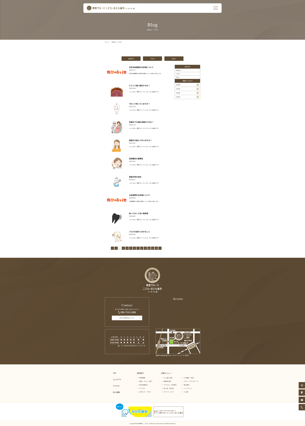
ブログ (152, 59)
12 (156, 248)
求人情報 (116, 392)
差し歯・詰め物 (169, 388)
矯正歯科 (187, 385)
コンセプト (117, 379)
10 (149, 248)
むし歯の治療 (168, 378)
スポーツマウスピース (191, 381)
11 (152, 248)
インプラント (188, 388)
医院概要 (142, 378)
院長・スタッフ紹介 (145, 381)
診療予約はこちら (127, 318)
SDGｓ (174, 59)
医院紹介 (140, 373)
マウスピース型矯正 (170, 385)
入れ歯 (186, 392)
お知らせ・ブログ (145, 392)
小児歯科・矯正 (189, 378)
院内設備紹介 (143, 385)
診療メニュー (166, 373)
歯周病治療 (167, 381)
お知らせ (131, 59)
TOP (114, 373)
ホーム (107, 42)
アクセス (116, 386)
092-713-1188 (128, 312)
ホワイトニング (169, 392)
